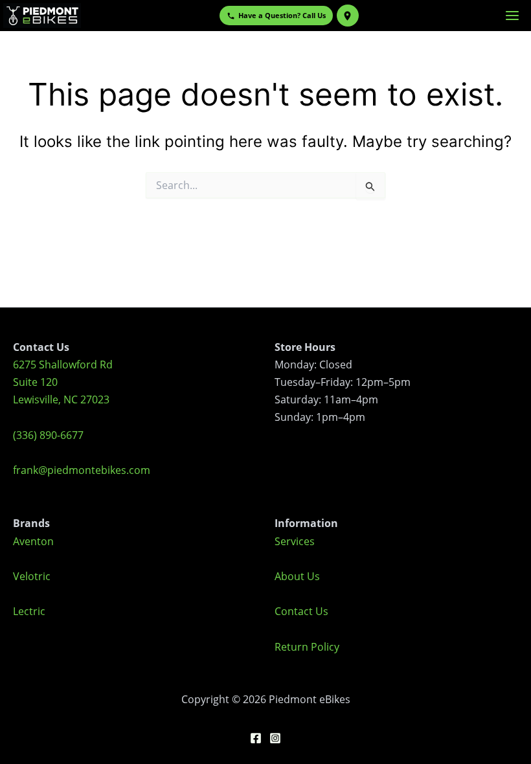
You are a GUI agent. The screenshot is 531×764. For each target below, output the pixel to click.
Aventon (33, 541)
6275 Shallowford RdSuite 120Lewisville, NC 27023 (63, 382)
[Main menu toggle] (512, 15)
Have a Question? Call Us (282, 15)
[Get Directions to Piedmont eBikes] (348, 16)
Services (295, 541)
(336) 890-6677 (48, 435)
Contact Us (301, 611)
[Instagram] (275, 738)
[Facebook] (256, 738)
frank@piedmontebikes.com (81, 470)
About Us (297, 576)
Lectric (29, 611)
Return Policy (307, 647)
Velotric (32, 576)
